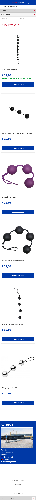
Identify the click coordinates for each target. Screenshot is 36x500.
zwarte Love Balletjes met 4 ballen (13, 261)
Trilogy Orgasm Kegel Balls (10, 388)
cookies (20, 498)
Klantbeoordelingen (18, 493)
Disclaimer (18, 484)
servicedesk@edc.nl (8, 462)
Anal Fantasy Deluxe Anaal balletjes (13, 324)
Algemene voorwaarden (18, 480)
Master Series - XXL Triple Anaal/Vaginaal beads (17, 133)
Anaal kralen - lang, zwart (10, 70)
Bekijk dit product (18, 84)
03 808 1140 (8, 459)
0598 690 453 (8, 457)
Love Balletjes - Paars (9, 197)
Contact (18, 489)
